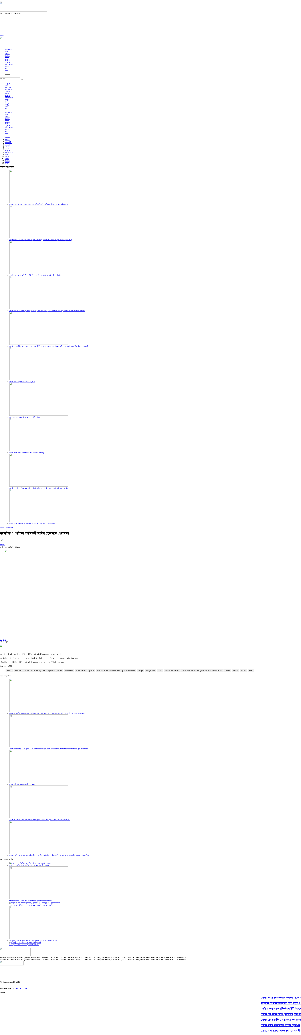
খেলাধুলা (7, 56)
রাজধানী (7, 104)
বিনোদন (7, 58)
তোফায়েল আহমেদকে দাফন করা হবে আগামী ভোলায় (24, 417)
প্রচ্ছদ (2, 36)
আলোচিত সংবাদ (80, 671)
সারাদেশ (7, 68)
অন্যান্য (7, 62)
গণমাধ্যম (7, 60)
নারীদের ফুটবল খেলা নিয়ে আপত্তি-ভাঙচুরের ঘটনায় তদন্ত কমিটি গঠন (202, 671)
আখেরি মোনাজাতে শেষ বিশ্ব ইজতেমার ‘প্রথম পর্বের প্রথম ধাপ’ (43, 671)
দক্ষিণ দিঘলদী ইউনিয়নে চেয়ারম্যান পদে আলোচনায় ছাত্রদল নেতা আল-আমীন (32, 523)
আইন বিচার (8, 87)
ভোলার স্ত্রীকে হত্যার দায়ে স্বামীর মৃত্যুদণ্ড (22, 382)
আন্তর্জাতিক (8, 49)
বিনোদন (228, 671)
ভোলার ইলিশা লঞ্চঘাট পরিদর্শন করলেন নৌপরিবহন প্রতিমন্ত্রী (26, 453)
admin (2, 545)
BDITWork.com (21, 988)
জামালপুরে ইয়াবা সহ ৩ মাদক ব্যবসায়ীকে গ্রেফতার (24, 945)
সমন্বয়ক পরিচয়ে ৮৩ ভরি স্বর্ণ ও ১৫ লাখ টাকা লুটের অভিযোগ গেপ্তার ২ (30, 901)
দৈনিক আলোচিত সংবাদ (171, 671)
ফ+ (1, 640)
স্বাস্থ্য (6, 71)
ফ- (3, 640)
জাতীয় (6, 52)
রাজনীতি (7, 54)
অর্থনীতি (7, 85)
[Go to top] (1, 1)
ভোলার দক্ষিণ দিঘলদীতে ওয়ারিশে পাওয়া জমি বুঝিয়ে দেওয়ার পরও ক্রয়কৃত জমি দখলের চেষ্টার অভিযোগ (39, 488)
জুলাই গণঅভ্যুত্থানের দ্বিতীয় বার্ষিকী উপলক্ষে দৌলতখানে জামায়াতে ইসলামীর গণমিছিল (35, 275)
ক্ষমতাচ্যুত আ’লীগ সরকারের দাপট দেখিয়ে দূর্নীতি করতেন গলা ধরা (116, 671)
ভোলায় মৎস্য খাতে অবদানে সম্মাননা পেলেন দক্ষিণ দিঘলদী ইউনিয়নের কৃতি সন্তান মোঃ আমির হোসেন (38, 204)
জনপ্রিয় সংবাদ (9, 98)
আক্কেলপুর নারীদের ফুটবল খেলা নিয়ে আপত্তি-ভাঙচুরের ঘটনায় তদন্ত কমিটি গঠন (33, 940)
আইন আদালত (9, 64)
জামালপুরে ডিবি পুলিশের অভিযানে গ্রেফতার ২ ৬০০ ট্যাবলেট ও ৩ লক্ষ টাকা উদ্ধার (34, 905)
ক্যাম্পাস (7, 66)
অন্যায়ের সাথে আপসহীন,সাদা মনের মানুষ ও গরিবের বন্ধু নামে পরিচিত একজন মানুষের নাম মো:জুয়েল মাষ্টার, (40, 240)
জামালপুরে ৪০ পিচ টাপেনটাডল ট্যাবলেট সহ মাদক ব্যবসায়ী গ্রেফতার (29, 865)
